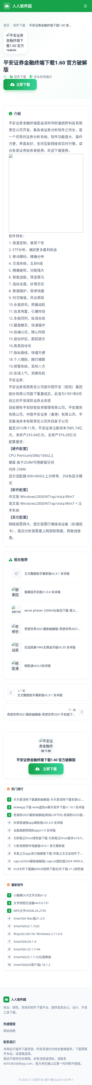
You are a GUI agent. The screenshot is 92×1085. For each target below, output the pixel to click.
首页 (6, 25)
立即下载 (23, 84)
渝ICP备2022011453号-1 (58, 1080)
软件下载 (19, 25)
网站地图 (9, 1031)
